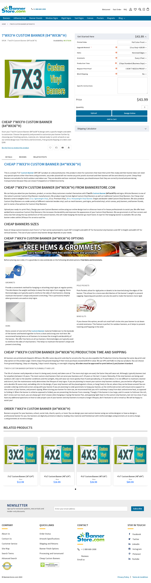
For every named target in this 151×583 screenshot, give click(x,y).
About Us (6, 533)
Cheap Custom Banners (50, 558)
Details (8, 157)
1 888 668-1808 (89, 549)
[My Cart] (147, 9)
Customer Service (9, 543)
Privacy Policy (123, 577)
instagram (136, 549)
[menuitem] (6, 18)
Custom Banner (99, 193)
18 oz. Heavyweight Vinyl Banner (79, 198)
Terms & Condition (140, 577)
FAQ (125, 9)
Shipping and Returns (49, 543)
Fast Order (117, 9)
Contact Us (7, 538)
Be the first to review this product (15, 147)
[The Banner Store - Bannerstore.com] (13, 9)
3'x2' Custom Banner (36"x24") (21, 476)
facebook (135, 534)
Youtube (134, 559)
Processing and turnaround (51, 553)
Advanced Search (9, 558)
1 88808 (40, 9)
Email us (81, 559)
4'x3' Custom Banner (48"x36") (94, 476)
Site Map (5, 548)
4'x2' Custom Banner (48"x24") (57, 476)
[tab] (112, 36)
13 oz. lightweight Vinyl (38, 198)
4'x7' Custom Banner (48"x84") (130, 476)
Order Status (45, 533)
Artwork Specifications (50, 538)
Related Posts (40, 157)
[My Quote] (144, 9)
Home (4, 24)
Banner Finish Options (49, 548)
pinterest (135, 554)
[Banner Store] (90, 540)
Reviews (22, 157)
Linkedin (134, 544)
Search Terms (8, 553)
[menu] (75, 18)
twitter (134, 539)
